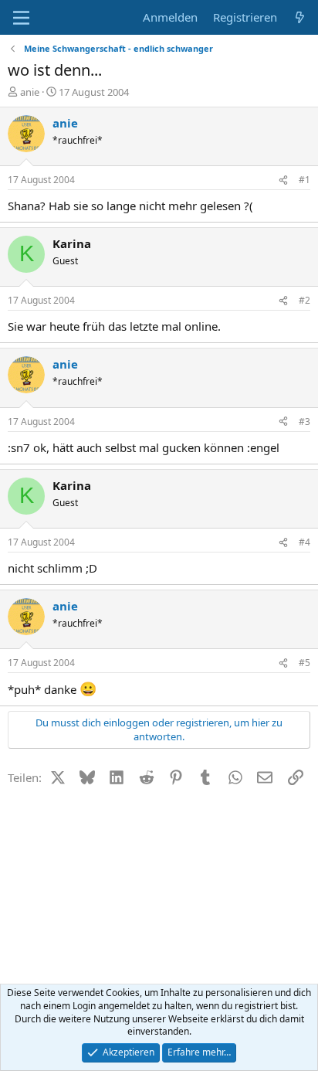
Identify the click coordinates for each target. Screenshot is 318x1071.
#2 (304, 300)
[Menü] (21, 17)
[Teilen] (283, 180)
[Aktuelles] (300, 17)
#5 (304, 662)
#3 (304, 421)
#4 (304, 542)
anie (29, 92)
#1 (304, 179)
